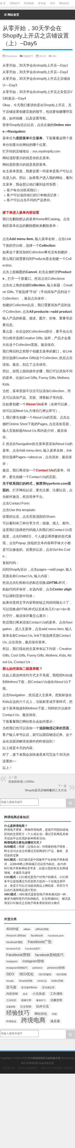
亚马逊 (42, 3)
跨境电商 (29, 3)
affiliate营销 (42, 929)
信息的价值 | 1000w (21, 781)
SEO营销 (61, 974)
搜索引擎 (26, 1000)
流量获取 (10, 1006)
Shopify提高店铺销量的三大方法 (46, 790)
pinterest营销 (56, 967)
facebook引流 (13, 948)
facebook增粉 (14, 942)
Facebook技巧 (32, 948)
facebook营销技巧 (49, 955)
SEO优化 (26, 974)
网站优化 (64, 3)
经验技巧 (15, 3)
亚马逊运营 (48, 987)
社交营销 (25, 1006)
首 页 (3, 3)
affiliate (27, 929)
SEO (52, 3)
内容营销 (12, 993)
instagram (12, 961)
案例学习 (40, 1000)
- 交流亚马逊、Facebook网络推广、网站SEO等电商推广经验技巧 (37, 1068)
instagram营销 (33, 961)
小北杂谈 (38, 993)
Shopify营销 (25, 980)
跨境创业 (11, 1021)
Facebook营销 (18, 955)
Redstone (11, 56)
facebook (37, 935)
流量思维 (56, 1000)
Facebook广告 (40, 942)
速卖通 (55, 1021)
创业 (25, 994)
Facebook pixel (55, 935)
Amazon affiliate (16, 935)
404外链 (12, 929)
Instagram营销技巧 (17, 967)
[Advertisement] (37, 1111)
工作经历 (11, 1000)
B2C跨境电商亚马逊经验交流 (37, 1063)
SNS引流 (41, 981)
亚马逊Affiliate (29, 987)
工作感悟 (56, 993)
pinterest (37, 967)
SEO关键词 (45, 974)
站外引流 (42, 1006)
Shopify (10, 981)
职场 (54, 1014)
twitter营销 (57, 980)
